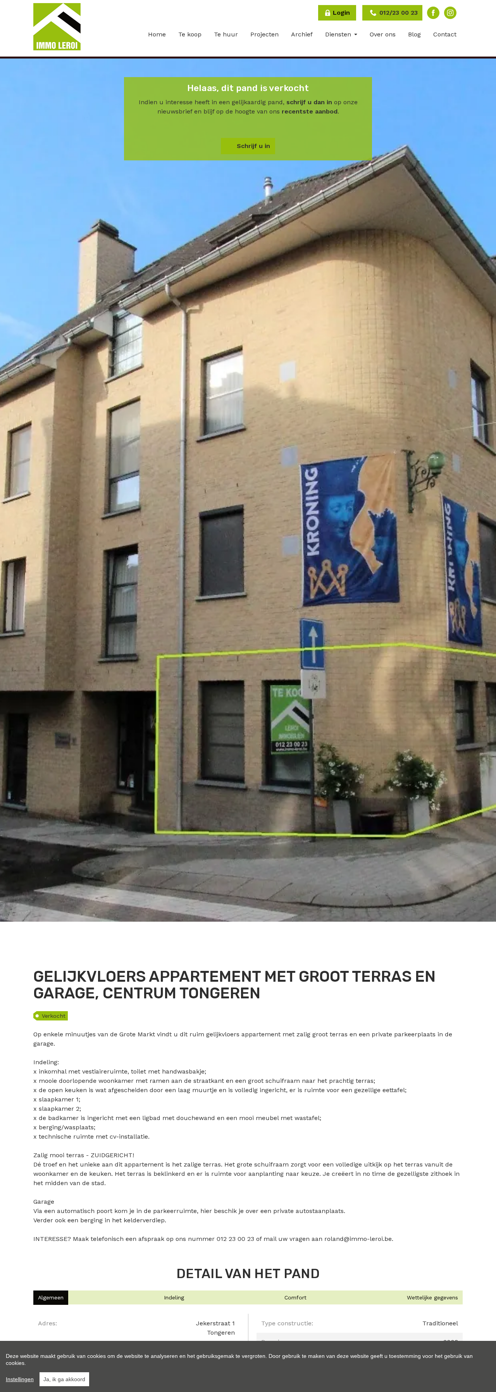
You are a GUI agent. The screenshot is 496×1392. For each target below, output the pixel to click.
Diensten (339, 34)
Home (157, 34)
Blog (414, 34)
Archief (302, 34)
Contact (444, 34)
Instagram (450, 13)
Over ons (383, 34)
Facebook (433, 13)
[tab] (50, 1297)
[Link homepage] (57, 26)
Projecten (264, 34)
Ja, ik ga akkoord (64, 1379)
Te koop (190, 34)
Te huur (226, 34)
